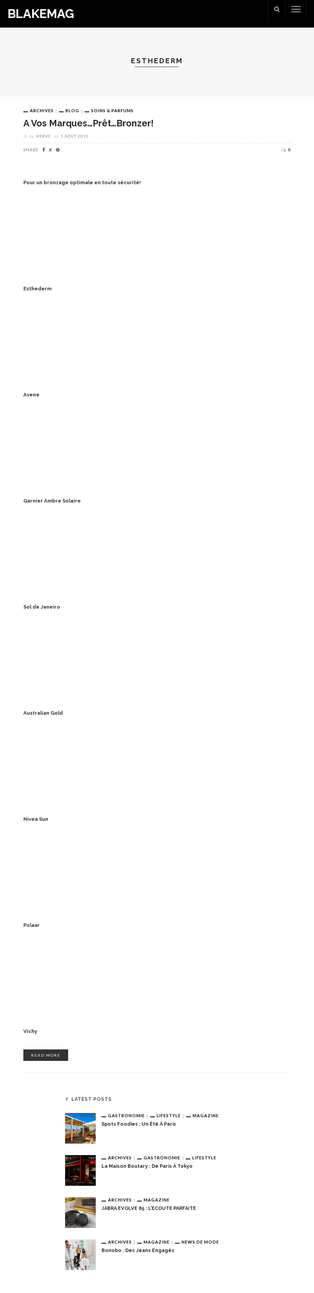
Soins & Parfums (112, 110)
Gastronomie (126, 1115)
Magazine (206, 1115)
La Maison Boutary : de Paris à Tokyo (147, 1166)
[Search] (276, 9)
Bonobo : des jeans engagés (137, 1250)
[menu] (296, 9)
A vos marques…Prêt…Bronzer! (88, 123)
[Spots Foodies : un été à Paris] (80, 1127)
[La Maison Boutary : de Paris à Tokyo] (80, 1170)
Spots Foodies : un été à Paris (138, 1124)
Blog (72, 110)
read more (46, 1055)
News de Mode (200, 1241)
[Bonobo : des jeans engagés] (80, 1254)
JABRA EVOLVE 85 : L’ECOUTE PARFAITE (148, 1208)
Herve (43, 136)
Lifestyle (169, 1115)
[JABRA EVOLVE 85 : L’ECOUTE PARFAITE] (80, 1212)
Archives (42, 110)
